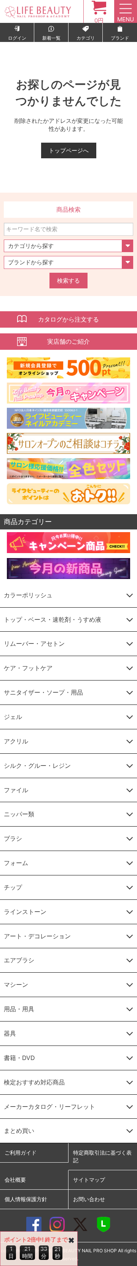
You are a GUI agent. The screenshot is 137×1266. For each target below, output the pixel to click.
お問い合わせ (89, 1199)
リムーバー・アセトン (34, 643)
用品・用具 (19, 1009)
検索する (68, 280)
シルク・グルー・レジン (37, 765)
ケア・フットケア (28, 668)
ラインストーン (25, 911)
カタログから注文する (68, 319)
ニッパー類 (19, 814)
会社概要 (15, 1179)
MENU (125, 19)
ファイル (16, 790)
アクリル (16, 741)
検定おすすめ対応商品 (34, 1082)
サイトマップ (89, 1179)
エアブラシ (19, 960)
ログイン (17, 38)
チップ (13, 887)
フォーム (16, 863)
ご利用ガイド (21, 1152)
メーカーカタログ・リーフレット (49, 1106)
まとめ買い (19, 1130)
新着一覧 (51, 38)
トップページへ (69, 150)
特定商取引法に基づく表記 (102, 1156)
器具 (10, 1033)
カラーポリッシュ (28, 595)
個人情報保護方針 (26, 1199)
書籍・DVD (19, 1058)
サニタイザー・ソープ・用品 (43, 692)
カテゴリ (85, 38)
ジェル (13, 717)
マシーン (16, 984)
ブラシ (13, 838)
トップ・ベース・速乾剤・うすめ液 (52, 619)
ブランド (120, 38)
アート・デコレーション (37, 936)
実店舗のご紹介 (68, 341)
